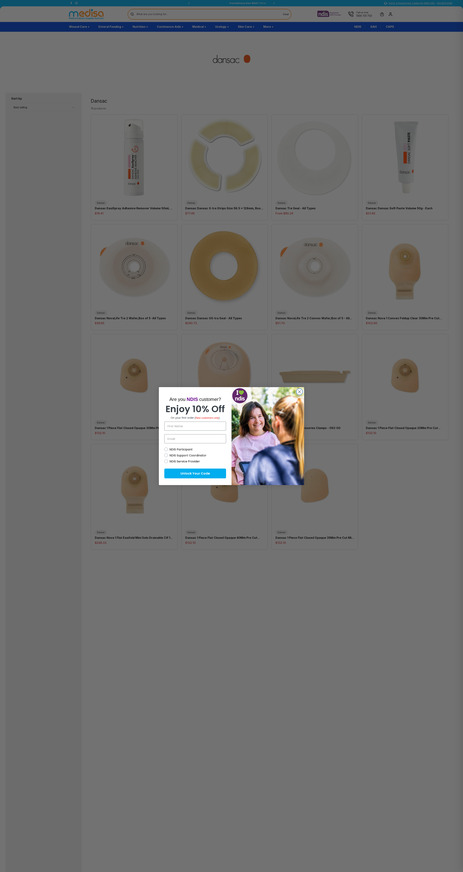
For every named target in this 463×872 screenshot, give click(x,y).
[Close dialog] (299, 392)
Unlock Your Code (195, 473)
